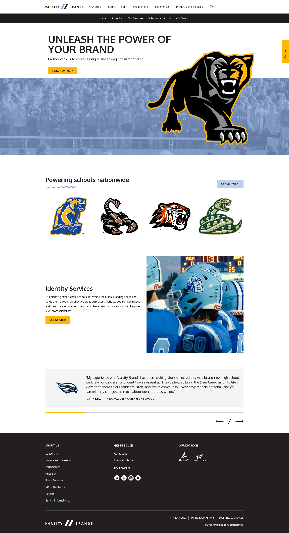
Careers (50, 493)
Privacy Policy (178, 517)
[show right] (239, 421)
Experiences (162, 6)
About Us (116, 18)
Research (51, 473)
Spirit (124, 6)
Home (102, 18)
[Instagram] (130, 477)
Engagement (140, 6)
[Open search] (211, 6)
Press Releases (54, 480)
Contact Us (285, 51)
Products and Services (189, 6)
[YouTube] (137, 477)
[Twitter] (123, 477)
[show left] (220, 421)
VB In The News (55, 487)
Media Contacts (123, 460)
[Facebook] (116, 477)
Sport (111, 6)
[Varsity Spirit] (199, 457)
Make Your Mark (62, 70)
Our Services (135, 18)
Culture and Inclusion (58, 460)
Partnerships (52, 467)
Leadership (52, 453)
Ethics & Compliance (57, 500)
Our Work (182, 18)
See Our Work (230, 184)
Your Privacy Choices (231, 517)
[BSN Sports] (184, 456)
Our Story (95, 6)
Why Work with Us (160, 18)
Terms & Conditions (202, 517)
